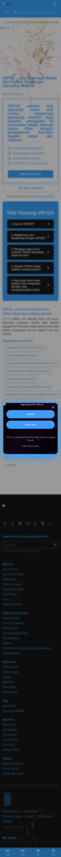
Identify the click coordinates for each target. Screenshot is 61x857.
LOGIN (30, 414)
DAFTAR (30, 424)
